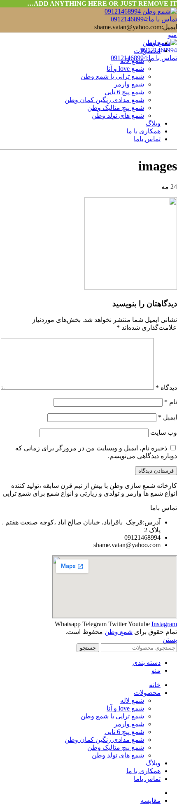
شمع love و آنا (125, 68)
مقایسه (150, 800)
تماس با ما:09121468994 (144, 19)
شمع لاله (132, 60)
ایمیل (167, 417)
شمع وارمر (129, 84)
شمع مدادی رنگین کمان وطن (104, 99)
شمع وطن (119, 631)
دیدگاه (166, 387)
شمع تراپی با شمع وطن (112, 76)
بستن (170, 639)
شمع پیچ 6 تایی (124, 92)
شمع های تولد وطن (118, 115)
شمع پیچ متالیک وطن (115, 107)
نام (170, 402)
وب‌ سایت (163, 432)
